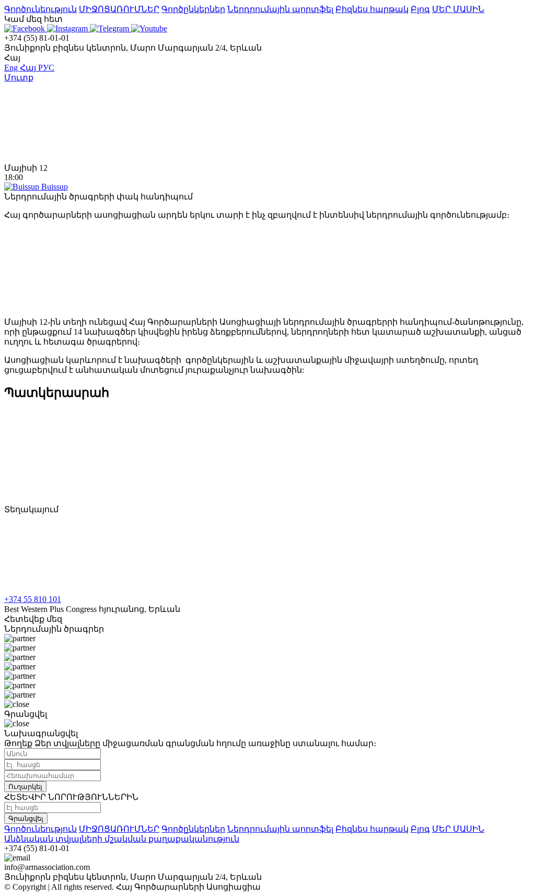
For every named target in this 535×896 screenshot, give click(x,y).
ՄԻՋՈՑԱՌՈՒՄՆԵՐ (119, 9)
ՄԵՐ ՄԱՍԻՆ (458, 9)
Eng (12, 67)
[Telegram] (110, 28)
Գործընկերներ (193, 9)
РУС (46, 67)
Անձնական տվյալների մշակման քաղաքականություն (121, 838)
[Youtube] (149, 28)
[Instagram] (68, 28)
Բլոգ (420, 9)
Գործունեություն (40, 9)
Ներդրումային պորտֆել (280, 9)
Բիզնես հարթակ (372, 9)
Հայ (29, 67)
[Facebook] (25, 28)
